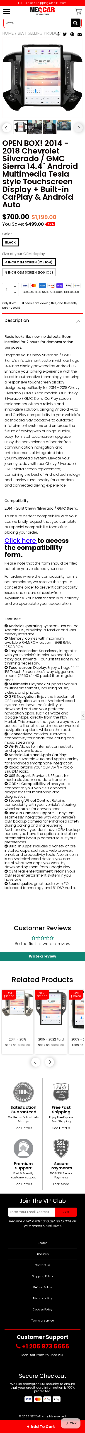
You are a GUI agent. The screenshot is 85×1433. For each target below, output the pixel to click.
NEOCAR (35, 1416)
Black (10, 242)
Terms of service (42, 1320)
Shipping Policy (42, 1276)
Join (66, 1211)
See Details (23, 1128)
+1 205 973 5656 (45, 1346)
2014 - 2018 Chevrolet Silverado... (17, 1039)
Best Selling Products (41, 33)
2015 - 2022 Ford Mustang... (51, 1039)
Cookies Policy (42, 1309)
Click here (20, 540)
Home (8, 33)
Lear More (61, 1184)
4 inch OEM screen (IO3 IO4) (29, 262)
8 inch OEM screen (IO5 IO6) (29, 272)
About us (42, 1254)
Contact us (42, 1265)
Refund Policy (42, 1287)
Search (43, 1243)
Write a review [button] (42, 956)
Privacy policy (42, 1298)
